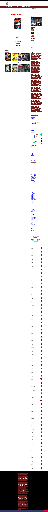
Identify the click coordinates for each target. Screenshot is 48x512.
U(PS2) (26, 504)
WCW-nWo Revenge (37, 28)
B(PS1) (38, 56)
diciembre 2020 (33, 196)
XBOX (32, 460)
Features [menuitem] (32, 203)
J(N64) (32, 330)
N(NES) (32, 369)
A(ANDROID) (35, 95)
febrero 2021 (32, 194)
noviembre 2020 (33, 197)
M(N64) (23, 491)
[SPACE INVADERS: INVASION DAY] (21, 68)
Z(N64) (32, 95)
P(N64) (32, 389)
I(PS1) (32, 326)
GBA (32, 315)
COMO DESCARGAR (28, 6)
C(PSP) (35, 96)
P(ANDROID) (38, 88)
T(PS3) (34, 109)
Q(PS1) (32, 407)
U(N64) (38, 109)
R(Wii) (32, 414)
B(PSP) (25, 477)
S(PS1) (32, 422)
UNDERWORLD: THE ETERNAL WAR (8, 73)
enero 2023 (32, 173)
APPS (32, 223)
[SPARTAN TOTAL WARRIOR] (27, 68)
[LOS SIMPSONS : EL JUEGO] (15, 57)
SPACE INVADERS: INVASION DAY (21, 73)
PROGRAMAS (32, 216)
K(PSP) (32, 102)
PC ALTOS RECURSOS (33, 217)
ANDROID (18, 45)
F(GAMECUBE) (33, 297)
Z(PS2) (32, 468)
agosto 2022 (32, 178)
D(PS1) (35, 57)
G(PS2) (32, 70)
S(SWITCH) (36, 108)
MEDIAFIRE (19, 41)
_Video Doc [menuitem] (32, 212)
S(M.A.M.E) (32, 108)
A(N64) (38, 69)
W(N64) (35, 63)
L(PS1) (23, 490)
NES (32, 376)
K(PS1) (40, 83)
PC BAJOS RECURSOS (34, 45)
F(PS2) (32, 301)
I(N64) (35, 75)
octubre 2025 (32, 163)
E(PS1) (34, 76)
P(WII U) (33, 397)
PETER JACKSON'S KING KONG (26, 62)
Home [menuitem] (32, 202)
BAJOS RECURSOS (19, 478)
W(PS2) (35, 77)
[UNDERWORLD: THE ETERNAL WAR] (8, 68)
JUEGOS (32, 222)
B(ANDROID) (33, 262)
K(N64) (37, 76)
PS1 (32, 400)
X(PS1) (37, 82)
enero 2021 (32, 195)
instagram (32, 155)
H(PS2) (32, 75)
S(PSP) (32, 425)
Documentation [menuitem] (33, 210)
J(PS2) (32, 333)
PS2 (25, 498)
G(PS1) (32, 308)
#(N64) (37, 75)
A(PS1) (32, 64)
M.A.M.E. (35, 103)
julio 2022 (32, 179)
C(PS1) (32, 276)
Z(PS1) (32, 467)
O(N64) (32, 379)
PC (17, 44)
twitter (32, 154)
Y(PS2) (32, 464)
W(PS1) (32, 77)
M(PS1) (32, 358)
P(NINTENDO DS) (35, 89)
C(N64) (23, 478)
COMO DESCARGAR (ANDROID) (35, 128)
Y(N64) (36, 90)
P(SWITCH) (19, 498)
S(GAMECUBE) (33, 418)
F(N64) (32, 298)
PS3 (34, 82)
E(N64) (32, 76)
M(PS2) (32, 56)
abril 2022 (32, 182)
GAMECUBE (26, 484)
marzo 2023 (32, 172)
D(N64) (35, 64)
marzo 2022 (32, 183)
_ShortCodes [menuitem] (32, 207)
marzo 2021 (32, 193)
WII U (32, 454)
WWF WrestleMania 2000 (11, 0)
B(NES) (32, 96)
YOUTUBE (32, 119)
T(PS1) (32, 63)
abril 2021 (32, 192)
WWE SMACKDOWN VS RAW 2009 (20, 62)
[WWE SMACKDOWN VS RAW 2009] (21, 57)
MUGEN (38, 103)
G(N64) (38, 70)
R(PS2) (38, 64)
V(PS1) (32, 446)
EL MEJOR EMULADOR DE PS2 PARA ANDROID (35, 145)
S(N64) (35, 56)
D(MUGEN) (38, 96)
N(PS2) (32, 372)
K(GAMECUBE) (37, 101)
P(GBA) (32, 89)
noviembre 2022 (33, 175)
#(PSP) (37, 77)
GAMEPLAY (32, 118)
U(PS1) (25, 504)
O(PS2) (32, 82)
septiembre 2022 (33, 177)
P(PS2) (32, 69)
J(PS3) (32, 101)
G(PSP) (32, 312)
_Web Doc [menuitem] (32, 211)
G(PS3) (22, 484)
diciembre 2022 (33, 174)
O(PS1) (34, 88)
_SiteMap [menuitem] (32, 208)
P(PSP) (25, 497)
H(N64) (20, 485)
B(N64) (32, 57)
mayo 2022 (32, 181)
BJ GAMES (32, 130)
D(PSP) (32, 287)
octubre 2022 (32, 176)
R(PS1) (35, 69)
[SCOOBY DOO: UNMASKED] (8, 57)
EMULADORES (33, 50)
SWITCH (34, 90)
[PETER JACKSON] (27, 57)
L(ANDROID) (35, 102)
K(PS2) (32, 343)
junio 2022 (32, 180)
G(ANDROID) (33, 305)
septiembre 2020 (33, 199)
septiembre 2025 (33, 164)
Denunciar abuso (33, 160)
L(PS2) (32, 351)
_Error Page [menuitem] (32, 209)
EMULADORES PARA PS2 (34, 124)
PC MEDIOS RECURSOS (34, 218)
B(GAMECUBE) (39, 95)
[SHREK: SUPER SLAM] (15, 68)
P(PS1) (22, 497)
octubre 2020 (32, 198)
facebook (32, 153)
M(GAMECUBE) (39, 102)
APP (32, 259)
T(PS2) (18, 504)
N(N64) (38, 57)
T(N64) (32, 432)
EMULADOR (37, 83)
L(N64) (40, 76)
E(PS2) (34, 83)
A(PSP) (32, 255)
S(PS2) (10, 50)
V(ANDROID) (33, 443)
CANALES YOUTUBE (23, 6)
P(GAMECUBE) (33, 386)
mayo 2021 (32, 191)
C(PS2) (26, 478)
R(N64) (38, 63)
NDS (32, 375)
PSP (32, 404)
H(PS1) (35, 70)
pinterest (32, 156)
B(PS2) (32, 269)
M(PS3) (32, 103)
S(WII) (38, 108)
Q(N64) (39, 89)
